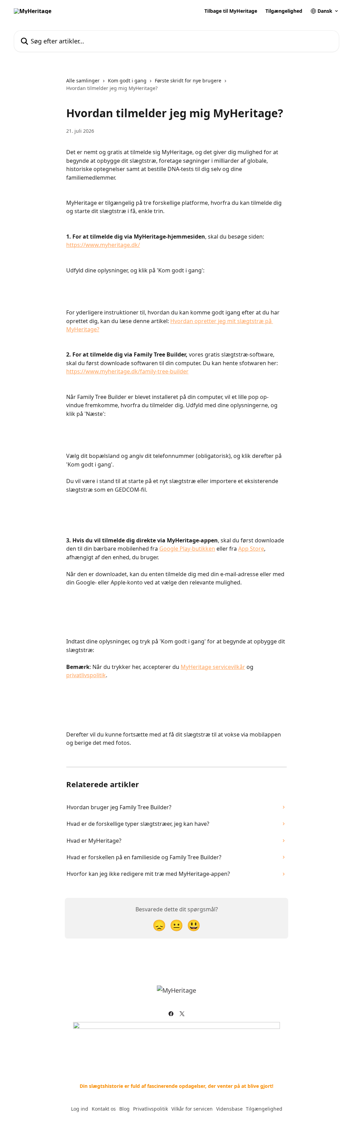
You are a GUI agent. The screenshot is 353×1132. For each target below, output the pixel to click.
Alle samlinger (83, 80)
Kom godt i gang (127, 80)
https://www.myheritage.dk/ (103, 245)
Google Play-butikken (187, 548)
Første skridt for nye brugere (188, 80)
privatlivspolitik (86, 675)
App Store (251, 548)
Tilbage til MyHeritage (230, 11)
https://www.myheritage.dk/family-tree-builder (127, 371)
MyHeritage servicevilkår (213, 667)
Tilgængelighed (283, 11)
